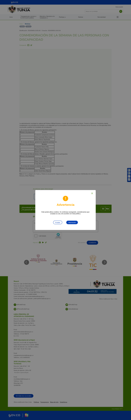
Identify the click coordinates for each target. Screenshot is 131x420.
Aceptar (57, 222)
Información (72, 222)
